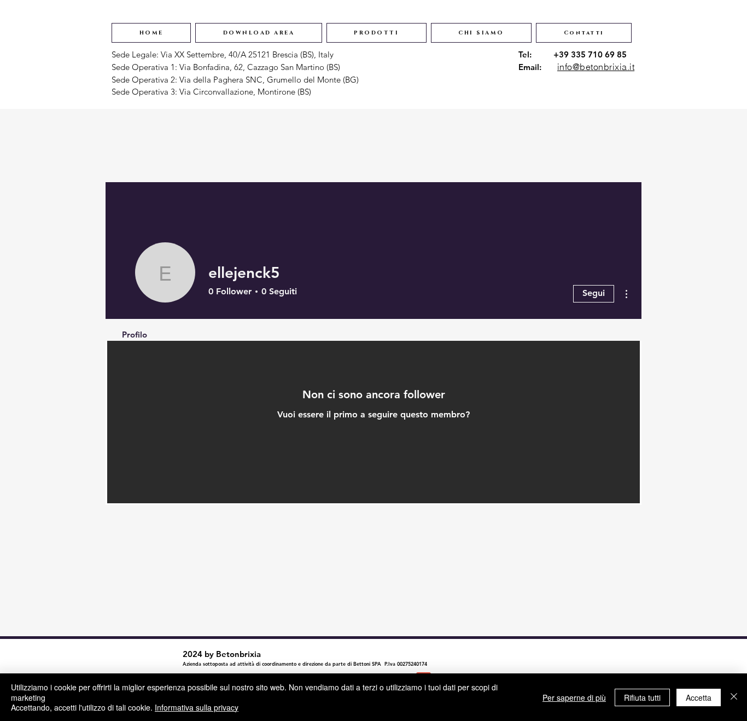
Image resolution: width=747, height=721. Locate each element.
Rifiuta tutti (642, 697)
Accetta (698, 697)
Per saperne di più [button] (574, 697)
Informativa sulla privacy (196, 707)
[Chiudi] (733, 697)
